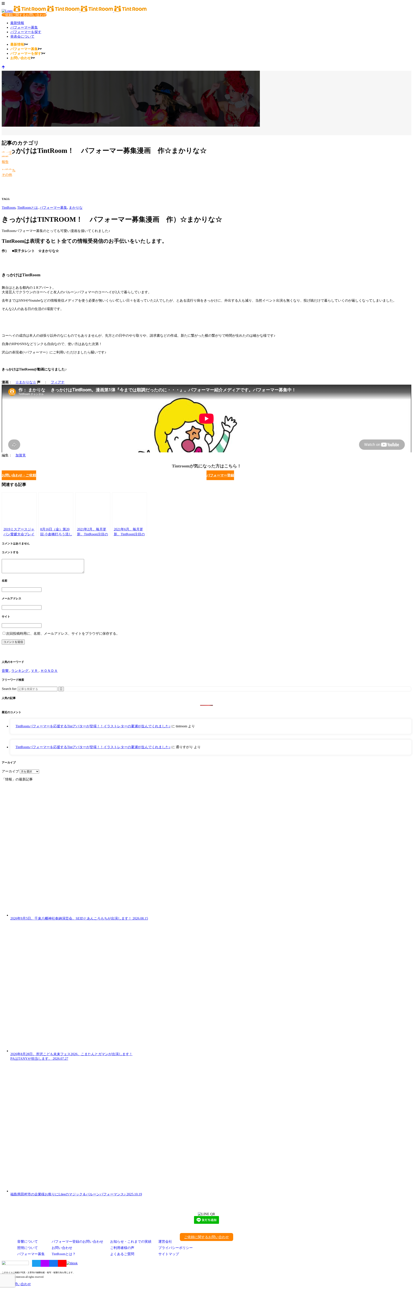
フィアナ (58, 382)
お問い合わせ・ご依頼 (19, 475)
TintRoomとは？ (64, 1254)
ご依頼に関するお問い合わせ (24, 15)
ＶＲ (35, 671)
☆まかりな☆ (25, 382)
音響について (27, 1241)
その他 (7, 175)
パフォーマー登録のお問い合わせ (77, 1241)
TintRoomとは (27, 207)
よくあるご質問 (122, 1254)
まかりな (76, 207)
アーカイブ (10, 771)
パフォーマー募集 (53, 207)
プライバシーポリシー (175, 1248)
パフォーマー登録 (220, 475)
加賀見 (20, 455)
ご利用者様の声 (122, 1248)
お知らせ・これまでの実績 (130, 1241)
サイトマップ (168, 1254)
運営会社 (165, 1241)
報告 (5, 162)
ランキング (20, 671)
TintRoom (8, 207)
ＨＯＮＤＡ (49, 671)
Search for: (9, 689)
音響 (5, 671)
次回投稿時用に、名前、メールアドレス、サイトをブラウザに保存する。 (63, 633)
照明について (27, 1248)
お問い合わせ (62, 1248)
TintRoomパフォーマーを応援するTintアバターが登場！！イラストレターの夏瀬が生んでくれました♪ (93, 726)
